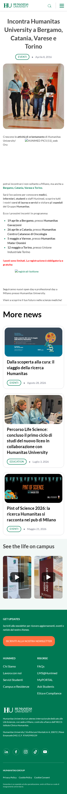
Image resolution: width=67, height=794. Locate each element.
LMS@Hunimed (47, 673)
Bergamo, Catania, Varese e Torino (22, 187)
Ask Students (45, 686)
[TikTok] (35, 751)
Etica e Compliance (49, 693)
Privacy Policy (10, 777)
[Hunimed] (33, 710)
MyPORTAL (45, 680)
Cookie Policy (25, 777)
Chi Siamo (9, 666)
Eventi (22, 56)
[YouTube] (45, 751)
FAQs (40, 666)
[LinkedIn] (6, 751)
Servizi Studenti (13, 680)
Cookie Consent (42, 777)
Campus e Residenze (16, 686)
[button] (17, 577)
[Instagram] (25, 751)
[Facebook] (16, 751)
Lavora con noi (12, 673)
